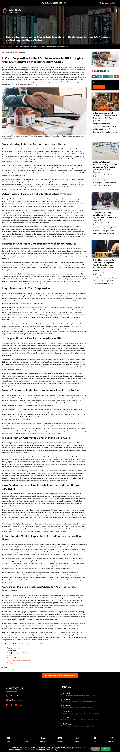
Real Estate (9, 46)
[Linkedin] (11, 705)
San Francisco (67, 724)
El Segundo (67, 705)
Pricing (25, 741)
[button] (116, 11)
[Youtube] (16, 705)
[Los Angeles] (61, 694)
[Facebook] (7, 705)
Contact (111, 741)
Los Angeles (67, 693)
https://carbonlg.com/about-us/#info (31, 644)
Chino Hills (66, 718)
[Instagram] (21, 705)
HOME (8, 741)
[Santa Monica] (61, 712)
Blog (60, 741)
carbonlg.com (17, 648)
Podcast (77, 741)
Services (43, 741)
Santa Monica (68, 712)
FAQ (94, 741)
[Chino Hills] (61, 719)
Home (2, 46)
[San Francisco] (61, 725)
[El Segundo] (61, 706)
